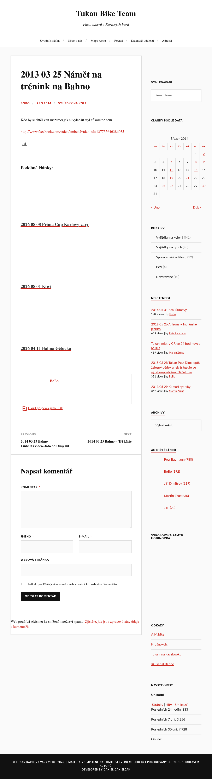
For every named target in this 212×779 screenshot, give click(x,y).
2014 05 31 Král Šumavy (169, 310)
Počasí (118, 40)
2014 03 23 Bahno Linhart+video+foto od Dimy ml (45, 443)
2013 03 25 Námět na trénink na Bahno (61, 79)
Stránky (157, 704)
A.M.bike (157, 634)
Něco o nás (75, 40)
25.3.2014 (44, 103)
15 (196, 170)
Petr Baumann (177, 333)
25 (163, 186)
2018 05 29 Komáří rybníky (170, 386)
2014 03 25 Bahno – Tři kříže (110, 441)
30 (204, 186)
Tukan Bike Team (106, 13)
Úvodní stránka (50, 40)
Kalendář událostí (142, 40)
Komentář (30, 487)
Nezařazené (164, 277)
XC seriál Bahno (162, 664)
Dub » (197, 207)
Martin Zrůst (176, 353)
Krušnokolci (160, 644)
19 (171, 178)
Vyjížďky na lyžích (169, 247)
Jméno (27, 536)
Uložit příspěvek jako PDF (45, 408)
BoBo (25, 103)
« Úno (155, 207)
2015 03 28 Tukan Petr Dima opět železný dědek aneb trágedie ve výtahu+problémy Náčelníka (175, 367)
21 (187, 178)
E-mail (85, 536)
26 (171, 186)
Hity (169, 704)
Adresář (167, 40)
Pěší (159, 267)
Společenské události (171, 257)
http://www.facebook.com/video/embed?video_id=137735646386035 (72, 131)
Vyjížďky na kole (72, 103)
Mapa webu (98, 40)
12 (171, 170)
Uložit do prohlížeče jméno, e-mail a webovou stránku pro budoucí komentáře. (72, 584)
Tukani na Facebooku (166, 654)
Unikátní (181, 704)
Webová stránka (35, 560)
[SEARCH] (195, 95)
